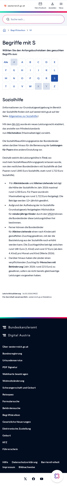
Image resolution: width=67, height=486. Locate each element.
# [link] (14, 62)
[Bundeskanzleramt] (33, 327)
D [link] (46, 62)
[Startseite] (4, 30)
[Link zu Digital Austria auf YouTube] (41, 479)
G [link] (14, 70)
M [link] (6, 78)
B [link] (30, 62)
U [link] (14, 86)
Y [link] (46, 86)
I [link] (30, 70)
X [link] (38, 86)
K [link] (46, 70)
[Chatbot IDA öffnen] (57, 476)
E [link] (54, 62)
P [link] (30, 78)
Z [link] (54, 86)
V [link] (22, 86)
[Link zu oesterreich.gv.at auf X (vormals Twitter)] (25, 479)
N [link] (14, 78)
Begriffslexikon (18, 30)
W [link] (30, 86)
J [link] (38, 70)
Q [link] (38, 78)
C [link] (38, 62)
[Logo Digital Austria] (33, 335)
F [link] (6, 70)
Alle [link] (6, 62)
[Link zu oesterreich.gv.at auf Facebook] (33, 479)
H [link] (22, 70)
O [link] (22, 78)
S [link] (54, 78)
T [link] (6, 86)
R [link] (46, 78)
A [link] (22, 62)
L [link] (54, 70)
